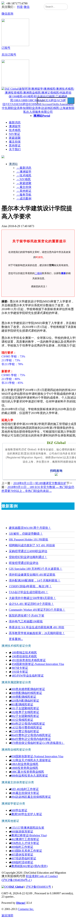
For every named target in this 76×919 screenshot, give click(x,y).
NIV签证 (14, 133)
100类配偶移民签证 (23, 696)
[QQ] (5, 886)
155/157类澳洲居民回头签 (27, 827)
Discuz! (20, 902)
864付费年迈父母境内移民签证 (31, 735)
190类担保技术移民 (24, 656)
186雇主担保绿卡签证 (25, 792)
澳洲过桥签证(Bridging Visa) (29, 835)
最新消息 (15, 122)
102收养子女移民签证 (25, 712)
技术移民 (15, 130)
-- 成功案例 (23, 198)
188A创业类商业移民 (24, 764)
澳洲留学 (15, 126)
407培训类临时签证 (23, 858)
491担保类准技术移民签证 (29, 660)
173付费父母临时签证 (25, 731)
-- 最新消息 (23, 167)
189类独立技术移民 (24, 652)
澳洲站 (41, 115)
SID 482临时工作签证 (25, 789)
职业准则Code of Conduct (42, 876)
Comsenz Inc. (26, 909)
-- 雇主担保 (23, 187)
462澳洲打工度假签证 (25, 839)
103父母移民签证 (22, 719)
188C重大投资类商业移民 (27, 771)
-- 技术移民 (23, 175)
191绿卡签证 (20, 671)
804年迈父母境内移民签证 (28, 723)
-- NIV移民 (23, 179)
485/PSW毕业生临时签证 (28, 675)
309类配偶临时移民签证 (26, 692)
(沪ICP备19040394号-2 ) (16, 880)
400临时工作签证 (22, 846)
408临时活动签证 (22, 862)
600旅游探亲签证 (22, 831)
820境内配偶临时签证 (25, 700)
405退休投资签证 (22, 854)
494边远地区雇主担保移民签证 (31, 796)
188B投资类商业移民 (24, 767)
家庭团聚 (15, 137)
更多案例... (16, 639)
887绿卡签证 (20, 667)
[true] (70, 100)
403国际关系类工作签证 (26, 850)
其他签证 (15, 145)
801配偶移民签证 (22, 704)
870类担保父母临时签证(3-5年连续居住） (38, 742)
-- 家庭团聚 (23, 183)
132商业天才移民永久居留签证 (31, 760)
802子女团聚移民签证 (25, 716)
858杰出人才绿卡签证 (25, 843)
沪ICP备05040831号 (38, 886)
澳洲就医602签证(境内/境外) (29, 866)
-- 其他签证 (23, 190)
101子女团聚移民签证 (25, 708)
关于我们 (15, 149)
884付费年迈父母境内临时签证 (31, 739)
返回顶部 (7, 915)
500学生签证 (19, 810)
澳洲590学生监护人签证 (26, 814)
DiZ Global (16, 886)
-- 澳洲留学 (23, 171)
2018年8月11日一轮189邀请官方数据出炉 (39, 483)
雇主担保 (15, 141)
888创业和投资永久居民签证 (29, 775)
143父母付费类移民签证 (26, 727)
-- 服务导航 (23, 194)
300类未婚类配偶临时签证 (28, 689)
